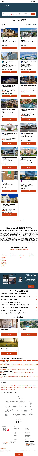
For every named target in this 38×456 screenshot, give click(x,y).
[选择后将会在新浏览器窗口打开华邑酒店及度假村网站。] (31, 406)
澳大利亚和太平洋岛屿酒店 (13, 376)
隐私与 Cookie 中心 (28, 438)
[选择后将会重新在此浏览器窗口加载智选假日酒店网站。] (25, 410)
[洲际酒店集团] (3, 1)
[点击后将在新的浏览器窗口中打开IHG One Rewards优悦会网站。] (19, 422)
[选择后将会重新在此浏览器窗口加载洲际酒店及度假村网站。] (21, 402)
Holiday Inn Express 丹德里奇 (28, 133)
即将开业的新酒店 (13, 360)
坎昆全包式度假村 (19, 364)
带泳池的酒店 (19, 360)
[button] (36, 1)
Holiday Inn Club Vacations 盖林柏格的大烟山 (29, 110)
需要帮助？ (15, 432)
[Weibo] (8, 430)
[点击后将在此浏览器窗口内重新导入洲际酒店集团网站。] (19, 397)
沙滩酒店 (1, 364)
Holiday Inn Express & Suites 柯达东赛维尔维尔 (10, 134)
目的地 (3, 13)
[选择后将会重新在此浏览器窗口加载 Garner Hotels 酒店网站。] (7, 414)
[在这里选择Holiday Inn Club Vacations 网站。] (31, 414)
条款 (5, 450)
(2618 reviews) (9, 139)
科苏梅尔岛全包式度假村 (28, 364)
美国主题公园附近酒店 (21, 369)
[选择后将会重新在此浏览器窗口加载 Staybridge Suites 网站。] (25, 414)
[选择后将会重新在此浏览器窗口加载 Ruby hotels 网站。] (25, 406)
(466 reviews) (9, 67)
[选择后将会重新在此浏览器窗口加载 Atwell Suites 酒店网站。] (17, 414)
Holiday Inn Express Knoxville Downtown (9, 182)
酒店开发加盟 (27, 429)
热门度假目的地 (15, 372)
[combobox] (6, 15)
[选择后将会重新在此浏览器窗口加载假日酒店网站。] (31, 410)
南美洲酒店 (29, 376)
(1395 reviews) (28, 163)
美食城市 (7, 360)
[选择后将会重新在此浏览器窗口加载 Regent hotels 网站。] (12, 402)
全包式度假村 (13, 364)
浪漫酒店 (24, 360)
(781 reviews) (28, 115)
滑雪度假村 (29, 360)
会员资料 (15, 435)
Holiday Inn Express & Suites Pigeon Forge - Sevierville (9, 86)
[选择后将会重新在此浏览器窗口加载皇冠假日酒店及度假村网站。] (7, 410)
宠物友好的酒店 (21, 372)
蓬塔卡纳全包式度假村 (8, 366)
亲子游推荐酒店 (3, 369)
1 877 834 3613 (13, 442)
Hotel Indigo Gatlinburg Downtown (29, 85)
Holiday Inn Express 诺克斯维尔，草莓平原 (10, 158)
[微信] (4, 429)
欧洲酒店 (1, 376)
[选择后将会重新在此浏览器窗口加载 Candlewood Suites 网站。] (19, 418)
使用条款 (15, 437)
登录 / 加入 (33, 1)
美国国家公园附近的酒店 (11, 369)
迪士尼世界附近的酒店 (30, 369)
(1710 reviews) (9, 163)
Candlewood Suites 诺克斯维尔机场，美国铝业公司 (9, 205)
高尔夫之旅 (9, 361)
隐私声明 (3, 451)
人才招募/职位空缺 (16, 428)
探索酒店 (26, 428)
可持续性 (26, 433)
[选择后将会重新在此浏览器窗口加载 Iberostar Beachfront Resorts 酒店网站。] (12, 410)
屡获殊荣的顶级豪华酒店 (29, 372)
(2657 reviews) (28, 67)
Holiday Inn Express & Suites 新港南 (29, 158)
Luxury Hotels (8, 372)
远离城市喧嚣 (2, 360)
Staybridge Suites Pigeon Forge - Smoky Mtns (9, 62)
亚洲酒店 (5, 376)
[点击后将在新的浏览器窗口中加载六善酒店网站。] (7, 402)
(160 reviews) (28, 91)
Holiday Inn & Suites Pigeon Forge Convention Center (29, 38)
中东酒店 (33, 376)
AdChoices (27, 436)
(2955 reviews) (28, 186)
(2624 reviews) (9, 91)
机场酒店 (33, 360)
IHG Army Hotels (27, 435)
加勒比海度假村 (7, 364)
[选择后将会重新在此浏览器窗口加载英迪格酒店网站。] (14, 406)
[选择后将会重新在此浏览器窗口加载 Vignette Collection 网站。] (30, 401)
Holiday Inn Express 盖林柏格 (9, 109)
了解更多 (27, 444)
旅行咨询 (15, 433)
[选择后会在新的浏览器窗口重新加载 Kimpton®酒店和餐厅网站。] (7, 406)
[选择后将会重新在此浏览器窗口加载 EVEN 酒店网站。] (19, 410)
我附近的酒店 (2, 372)
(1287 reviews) (9, 210)
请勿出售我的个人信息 (17, 439)
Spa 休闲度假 (3, 361)
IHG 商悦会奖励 (27, 432)
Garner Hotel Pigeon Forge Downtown (8, 38)
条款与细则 (15, 436)
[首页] (2, 392)
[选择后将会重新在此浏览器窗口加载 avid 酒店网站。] (12, 414)
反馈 (26, 439)
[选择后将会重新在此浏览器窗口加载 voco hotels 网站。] (20, 406)
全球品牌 (15, 429)
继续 (19, 454)
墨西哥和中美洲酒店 (22, 376)
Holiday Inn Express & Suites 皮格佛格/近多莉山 (29, 62)
